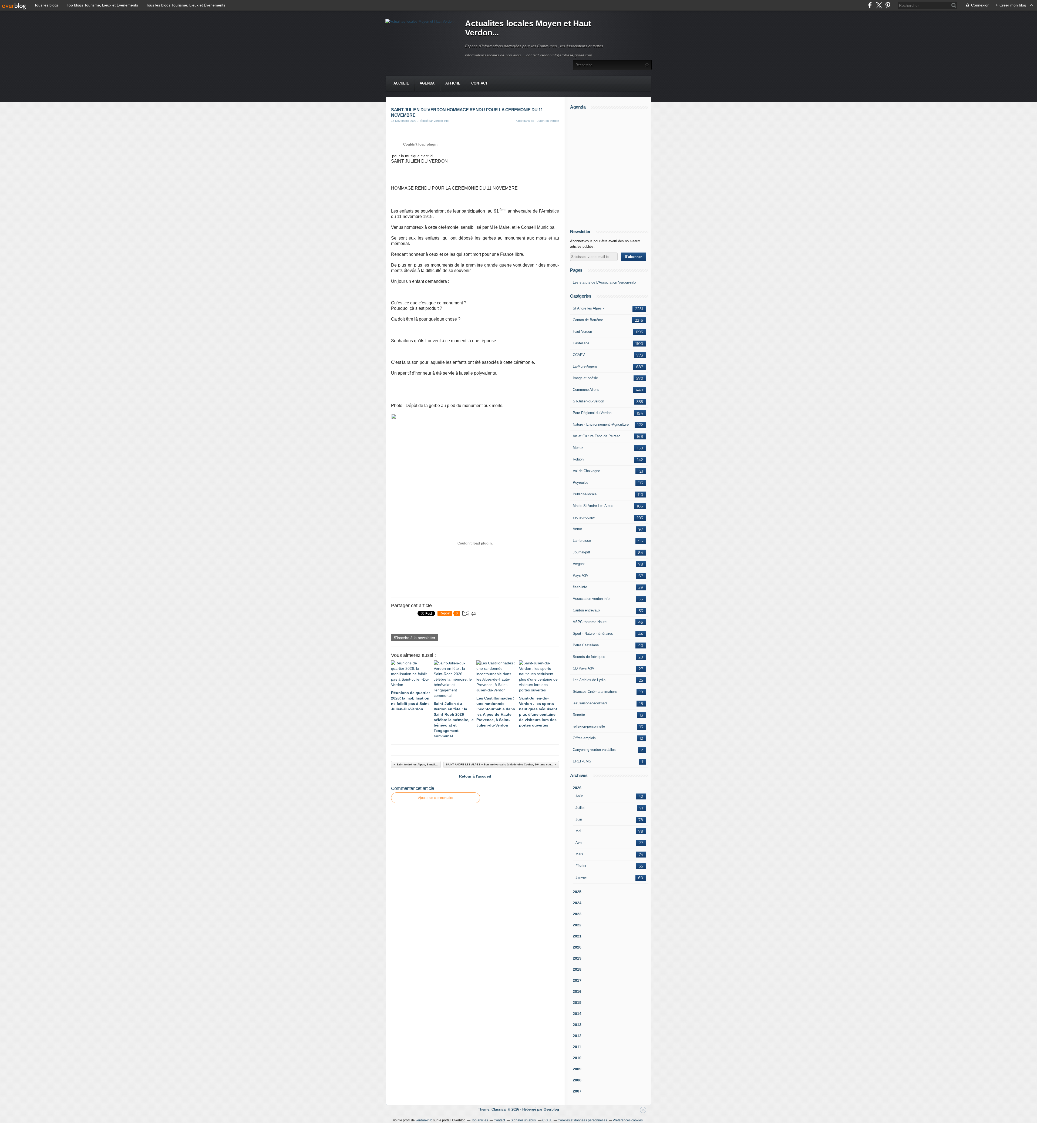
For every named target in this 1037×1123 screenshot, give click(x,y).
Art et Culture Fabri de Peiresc (596, 436)
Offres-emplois (584, 738)
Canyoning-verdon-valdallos (594, 750)
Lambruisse (582, 541)
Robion (578, 459)
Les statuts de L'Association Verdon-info (604, 282)
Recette (579, 715)
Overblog (551, 1109)
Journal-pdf (581, 552)
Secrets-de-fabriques (589, 657)
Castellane (581, 343)
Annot (577, 529)
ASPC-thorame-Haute (590, 622)
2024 (577, 903)
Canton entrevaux (586, 610)
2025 (577, 892)
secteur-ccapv (584, 517)
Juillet (580, 808)
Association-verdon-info (591, 599)
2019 (577, 958)
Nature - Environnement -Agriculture (601, 424)
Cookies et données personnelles (582, 1120)
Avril (579, 842)
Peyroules (580, 482)
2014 (577, 1013)
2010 (577, 1058)
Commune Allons (586, 390)
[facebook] (870, 5)
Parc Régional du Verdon (592, 413)
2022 (577, 925)
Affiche (452, 83)
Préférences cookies (628, 1120)
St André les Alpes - (588, 308)
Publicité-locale (585, 494)
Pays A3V (580, 575)
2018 (577, 969)
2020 (577, 947)
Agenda (427, 83)
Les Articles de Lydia (589, 680)
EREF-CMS (582, 761)
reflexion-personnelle (589, 726)
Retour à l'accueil (475, 776)
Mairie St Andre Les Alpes (593, 506)
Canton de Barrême (588, 320)
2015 (577, 1002)
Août (579, 796)
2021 (577, 936)
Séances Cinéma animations (595, 692)
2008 (577, 1080)
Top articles (479, 1120)
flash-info (580, 587)
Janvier (581, 877)
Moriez (578, 448)
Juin (578, 819)
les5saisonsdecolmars (590, 703)
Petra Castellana (586, 645)
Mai (578, 831)
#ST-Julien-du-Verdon (545, 120)
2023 (577, 914)
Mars (579, 854)
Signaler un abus (524, 1120)
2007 (577, 1091)
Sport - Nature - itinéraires (593, 633)
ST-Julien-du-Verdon (588, 401)
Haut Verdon (582, 331)
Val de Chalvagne (586, 471)
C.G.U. (547, 1120)
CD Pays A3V (583, 668)
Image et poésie (585, 378)
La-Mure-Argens (585, 366)
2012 (577, 1036)
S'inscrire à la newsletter (414, 638)
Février (580, 866)
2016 (577, 991)
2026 (577, 788)
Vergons (579, 564)
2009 (577, 1069)
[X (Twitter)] (879, 5)
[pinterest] (887, 5)
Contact (479, 83)
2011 (577, 1047)
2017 (577, 980)
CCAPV (579, 355)
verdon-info (424, 1120)
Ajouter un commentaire (435, 798)
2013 (577, 1025)
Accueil (401, 83)
